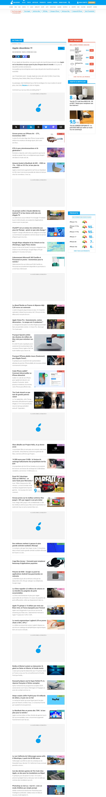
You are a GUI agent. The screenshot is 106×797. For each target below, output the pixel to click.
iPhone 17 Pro (74, 232)
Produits (43, 2)
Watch (24, 7)
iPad (15, 7)
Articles (35, 2)
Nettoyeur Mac (66, 11)
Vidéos (55, 2)
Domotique (53, 7)
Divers (95, 7)
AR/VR (42, 7)
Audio (31, 7)
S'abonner (91, 2)
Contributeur (17, 52)
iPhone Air (73, 242)
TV (28, 7)
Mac (19, 7)
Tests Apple (27, 11)
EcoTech (65, 7)
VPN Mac (45, 11)
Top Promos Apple (16, 11)
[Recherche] (69, 2)
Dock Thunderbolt (89, 11)
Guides (49, 2)
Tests (29, 2)
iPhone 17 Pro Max (74, 227)
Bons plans (63, 2)
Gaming (59, 7)
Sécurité (89, 7)
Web (78, 7)
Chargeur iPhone (54, 11)
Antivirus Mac (36, 11)
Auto (47, 7)
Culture (83, 7)
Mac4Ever (14, 43)
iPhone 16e (73, 246)
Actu (23, 2)
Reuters (24, 85)
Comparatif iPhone (77, 11)
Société (74, 7)
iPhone (11, 7)
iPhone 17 (73, 237)
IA (69, 7)
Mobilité (37, 7)
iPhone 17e (73, 222)
